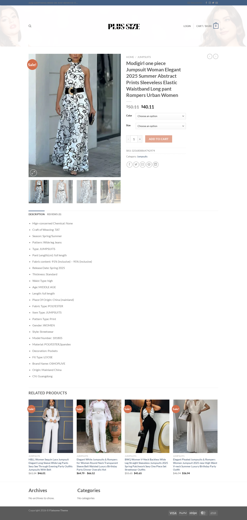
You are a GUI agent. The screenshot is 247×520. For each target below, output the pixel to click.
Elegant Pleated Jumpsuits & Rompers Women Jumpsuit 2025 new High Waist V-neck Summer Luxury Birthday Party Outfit (195, 464)
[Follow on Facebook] (206, 3)
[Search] (30, 26)
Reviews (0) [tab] (54, 214)
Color (129, 115)
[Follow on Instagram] (210, 3)
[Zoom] (33, 172)
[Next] (114, 115)
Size (128, 125)
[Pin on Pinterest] (149, 165)
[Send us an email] (217, 3)
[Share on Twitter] (136, 165)
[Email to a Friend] (143, 165)
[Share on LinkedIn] (156, 165)
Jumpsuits (144, 57)
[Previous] (35, 115)
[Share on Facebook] (130, 165)
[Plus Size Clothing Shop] (124, 26)
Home (130, 57)
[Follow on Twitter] (213, 3)
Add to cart (159, 139)
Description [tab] (37, 214)
